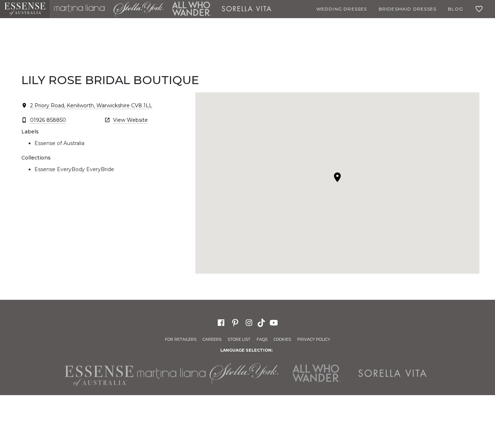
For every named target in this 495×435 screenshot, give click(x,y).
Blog (455, 9)
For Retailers (180, 339)
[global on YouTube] (274, 322)
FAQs (262, 339)
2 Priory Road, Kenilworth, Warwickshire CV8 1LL (91, 105)
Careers (212, 339)
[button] (337, 177)
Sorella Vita (247, 9)
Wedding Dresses (341, 9)
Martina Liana (79, 9)
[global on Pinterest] (235, 322)
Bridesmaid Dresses (408, 9)
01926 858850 (48, 120)
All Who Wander (192, 9)
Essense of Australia (25, 9)
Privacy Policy (313, 339)
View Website (130, 120)
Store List (239, 339)
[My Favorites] (480, 9)
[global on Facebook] (221, 322)
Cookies (282, 339)
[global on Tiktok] (262, 322)
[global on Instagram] (249, 322)
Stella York (138, 9)
